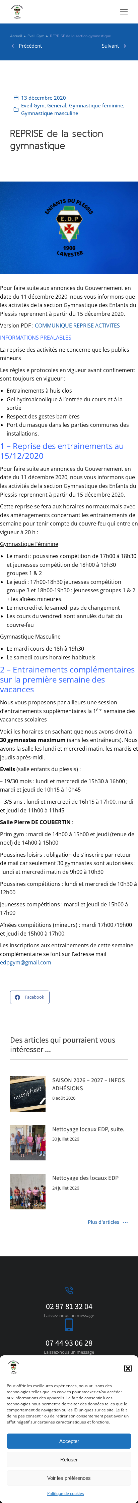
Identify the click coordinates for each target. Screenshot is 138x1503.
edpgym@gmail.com (25, 962)
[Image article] (28, 1094)
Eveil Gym (33, 105)
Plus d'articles (103, 1222)
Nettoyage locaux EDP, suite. (88, 1129)
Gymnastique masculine (49, 113)
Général (56, 105)
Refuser (69, 1459)
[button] (128, 1368)
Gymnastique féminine (96, 105)
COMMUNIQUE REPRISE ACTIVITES (77, 325)
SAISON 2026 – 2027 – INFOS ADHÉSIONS (88, 1084)
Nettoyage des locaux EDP (85, 1178)
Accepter (69, 1441)
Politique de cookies (65, 1493)
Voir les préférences (69, 1478)
